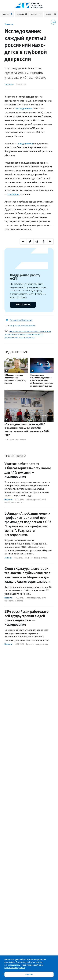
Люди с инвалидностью (36, 558)
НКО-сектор (21, 440)
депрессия (15, 325)
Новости (8, 24)
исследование (24, 108)
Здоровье (9, 84)
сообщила (13, 194)
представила (25, 143)
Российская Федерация (21, 320)
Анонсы (8, 558)
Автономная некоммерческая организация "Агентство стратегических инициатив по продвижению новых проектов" (27, 334)
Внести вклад (22, 304)
